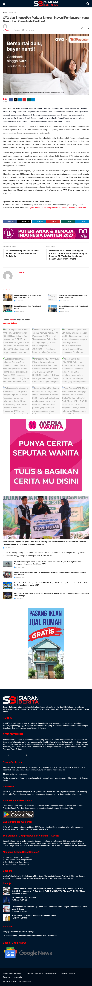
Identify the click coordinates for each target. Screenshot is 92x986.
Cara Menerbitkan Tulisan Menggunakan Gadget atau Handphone (30, 935)
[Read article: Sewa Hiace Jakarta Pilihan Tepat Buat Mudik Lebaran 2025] (52, 297)
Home (5, 12)
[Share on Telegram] (33, 99)
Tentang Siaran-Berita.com (12, 973)
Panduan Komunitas (69, 207)
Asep (7, 30)
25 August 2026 (20, 567)
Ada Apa (47, 876)
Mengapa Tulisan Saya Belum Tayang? (18, 931)
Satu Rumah (56, 876)
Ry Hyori (70, 878)
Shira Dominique (59, 878)
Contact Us (18, 977)
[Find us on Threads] (27, 755)
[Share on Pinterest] (24, 99)
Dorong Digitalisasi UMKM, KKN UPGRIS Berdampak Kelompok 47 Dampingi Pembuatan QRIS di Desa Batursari (50, 573)
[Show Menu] (4, 3)
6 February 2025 (18, 30)
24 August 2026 (9, 548)
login (12, 319)
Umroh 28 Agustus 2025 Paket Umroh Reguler (27, 307)
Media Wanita (8, 876)
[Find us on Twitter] (8, 755)
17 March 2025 (64, 301)
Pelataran (17, 876)
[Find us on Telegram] (31, 755)
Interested (43, 829)
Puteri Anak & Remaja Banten (73, 876)
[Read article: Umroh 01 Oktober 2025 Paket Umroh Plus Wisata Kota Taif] (7, 297)
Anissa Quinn (47, 878)
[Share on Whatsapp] (29, 99)
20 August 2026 (20, 578)
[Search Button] (87, 3)
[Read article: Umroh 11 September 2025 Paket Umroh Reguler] (52, 308)
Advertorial (12, 12)
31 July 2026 (19, 588)
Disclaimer (82, 207)
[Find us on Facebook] (4, 755)
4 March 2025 (19, 311)
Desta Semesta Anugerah (31, 878)
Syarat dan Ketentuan (37, 207)
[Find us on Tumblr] (22, 755)
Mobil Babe (38, 876)
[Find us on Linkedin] (18, 755)
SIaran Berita (12, 981)
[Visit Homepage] (46, 3)
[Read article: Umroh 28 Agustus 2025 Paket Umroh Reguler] (7, 308)
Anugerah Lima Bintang (12, 878)
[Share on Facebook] (11, 99)
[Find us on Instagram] (13, 755)
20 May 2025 (19, 301)
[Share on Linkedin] (20, 99)
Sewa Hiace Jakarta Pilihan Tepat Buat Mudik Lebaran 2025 (73, 296)
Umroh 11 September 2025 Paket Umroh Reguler (73, 307)
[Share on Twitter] (15, 99)
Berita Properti (27, 876)
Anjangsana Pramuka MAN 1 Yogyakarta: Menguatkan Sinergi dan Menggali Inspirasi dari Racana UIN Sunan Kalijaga (51, 594)
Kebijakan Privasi (53, 207)
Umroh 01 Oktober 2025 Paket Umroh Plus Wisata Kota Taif (27, 296)
